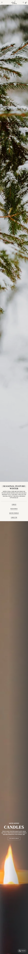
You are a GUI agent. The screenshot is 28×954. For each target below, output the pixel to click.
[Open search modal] (23, 2)
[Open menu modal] (2, 2)
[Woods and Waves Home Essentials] (14, 2)
